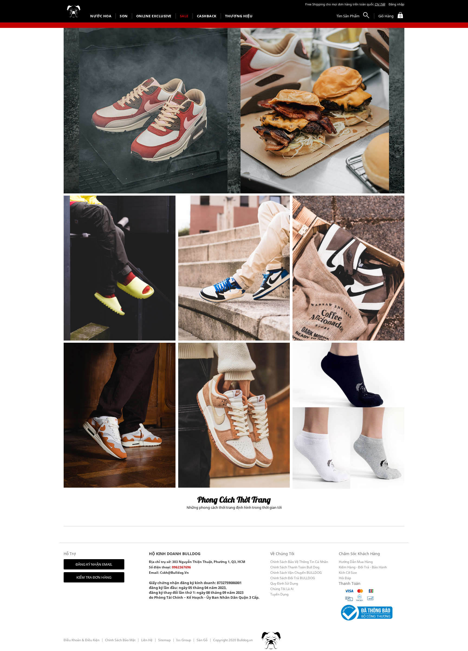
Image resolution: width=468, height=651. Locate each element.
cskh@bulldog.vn (174, 572)
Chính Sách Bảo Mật (120, 640)
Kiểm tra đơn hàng (93, 577)
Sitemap (164, 640)
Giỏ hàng (389, 16)
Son (124, 16)
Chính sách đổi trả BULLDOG (292, 578)
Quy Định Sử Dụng (284, 583)
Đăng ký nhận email (94, 564)
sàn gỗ (202, 640)
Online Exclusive (153, 16)
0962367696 (181, 567)
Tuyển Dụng (279, 594)
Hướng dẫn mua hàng (356, 561)
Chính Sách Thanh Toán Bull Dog (294, 567)
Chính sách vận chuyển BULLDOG (296, 572)
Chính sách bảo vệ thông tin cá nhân (299, 561)
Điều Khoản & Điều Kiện (81, 640)
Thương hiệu (239, 16)
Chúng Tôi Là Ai (282, 589)
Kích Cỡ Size (348, 572)
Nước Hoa (100, 16)
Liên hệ (146, 640)
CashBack (207, 16)
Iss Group (183, 640)
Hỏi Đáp (345, 578)
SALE (184, 16)
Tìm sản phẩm (347, 16)
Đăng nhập (396, 4)
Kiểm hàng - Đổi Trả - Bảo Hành (363, 567)
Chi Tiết (380, 4)
